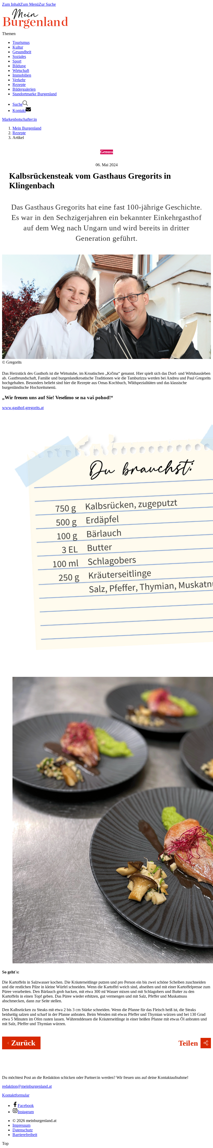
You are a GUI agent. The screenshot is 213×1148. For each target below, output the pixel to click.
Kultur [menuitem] (17, 47)
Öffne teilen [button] (206, 1043)
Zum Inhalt (11, 4)
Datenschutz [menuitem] (22, 1130)
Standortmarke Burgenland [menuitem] (34, 94)
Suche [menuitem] (17, 104)
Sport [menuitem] (16, 61)
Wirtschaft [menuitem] (20, 70)
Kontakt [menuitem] (19, 110)
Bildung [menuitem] (19, 66)
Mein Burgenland (26, 128)
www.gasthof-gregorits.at (23, 407)
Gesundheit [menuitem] (21, 52)
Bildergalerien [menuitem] (24, 89)
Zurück (23, 1043)
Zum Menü (29, 4)
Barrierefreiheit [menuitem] (24, 1134)
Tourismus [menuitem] (21, 42)
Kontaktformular (15, 1095)
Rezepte (19, 133)
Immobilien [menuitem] (21, 75)
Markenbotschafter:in (19, 119)
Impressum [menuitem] (21, 1125)
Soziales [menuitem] (19, 56)
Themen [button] (9, 33)
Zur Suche (47, 4)
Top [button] (5, 1143)
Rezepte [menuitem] (19, 84)
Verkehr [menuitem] (18, 80)
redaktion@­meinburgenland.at (27, 1086)
